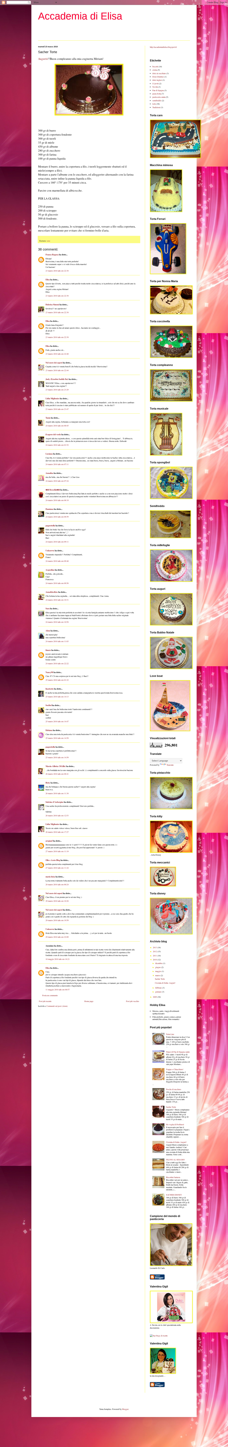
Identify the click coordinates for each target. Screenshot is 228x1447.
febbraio (158, 987)
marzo (158, 975)
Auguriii (43, 59)
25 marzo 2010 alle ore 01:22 (57, 680)
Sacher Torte (160, 978)
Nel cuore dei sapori (54, 362)
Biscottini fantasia (173, 1177)
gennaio (158, 991)
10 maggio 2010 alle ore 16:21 (58, 959)
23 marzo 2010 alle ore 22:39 (57, 337)
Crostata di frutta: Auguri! (165, 982)
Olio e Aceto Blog (53, 860)
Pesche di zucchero (173, 1089)
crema (154, 69)
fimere (48, 650)
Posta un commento (50, 995)
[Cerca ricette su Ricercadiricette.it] (159, 1335)
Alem (48, 630)
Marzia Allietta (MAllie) (56, 766)
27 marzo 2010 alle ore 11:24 (57, 867)
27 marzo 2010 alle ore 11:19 (57, 851)
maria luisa (50, 876)
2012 (155, 951)
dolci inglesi (157, 80)
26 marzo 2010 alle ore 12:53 (57, 815)
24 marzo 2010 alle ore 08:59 (57, 516)
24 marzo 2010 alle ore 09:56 (57, 583)
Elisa (48, 279)
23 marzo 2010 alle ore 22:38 (57, 270)
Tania (48, 417)
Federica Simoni (52, 304)
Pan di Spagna (158, 90)
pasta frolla (156, 93)
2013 (155, 947)
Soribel (49, 705)
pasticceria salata (158, 97)
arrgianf (49, 840)
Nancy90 (49, 672)
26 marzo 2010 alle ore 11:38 (57, 793)
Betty (48, 782)
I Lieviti (155, 83)
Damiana (49, 509)
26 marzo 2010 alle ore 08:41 (57, 773)
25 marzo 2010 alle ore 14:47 (57, 721)
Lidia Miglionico (52, 398)
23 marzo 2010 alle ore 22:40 (57, 353)
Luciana (49, 453)
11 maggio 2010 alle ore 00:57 (58, 989)
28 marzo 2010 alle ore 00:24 (57, 884)
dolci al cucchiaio (159, 73)
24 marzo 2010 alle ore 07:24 (57, 481)
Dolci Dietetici (158, 76)
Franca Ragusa (52, 254)
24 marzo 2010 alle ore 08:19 (57, 500)
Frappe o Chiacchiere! (174, 1069)
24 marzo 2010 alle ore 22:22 (57, 663)
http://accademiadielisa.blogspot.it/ (163, 47)
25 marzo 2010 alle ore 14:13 (57, 696)
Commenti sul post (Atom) (57, 1006)
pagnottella (50, 525)
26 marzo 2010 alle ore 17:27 (57, 832)
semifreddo (156, 100)
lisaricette (50, 688)
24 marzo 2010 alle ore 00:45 (57, 425)
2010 (155, 959)
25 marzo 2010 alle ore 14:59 (57, 738)
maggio (158, 971)
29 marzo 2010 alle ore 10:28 (57, 901)
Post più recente (45, 1001)
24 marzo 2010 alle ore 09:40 (57, 561)
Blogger (125, 1409)
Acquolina (50, 569)
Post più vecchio (132, 1001)
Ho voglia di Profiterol (175, 1124)
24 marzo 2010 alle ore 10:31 (57, 599)
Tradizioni (156, 107)
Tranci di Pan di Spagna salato (178, 1051)
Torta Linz (170, 1034)
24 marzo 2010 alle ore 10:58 (57, 622)
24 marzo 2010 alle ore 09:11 (57, 541)
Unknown (50, 550)
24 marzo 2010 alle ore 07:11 (57, 464)
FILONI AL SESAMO (175, 1159)
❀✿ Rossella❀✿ (53, 489)
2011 (155, 955)
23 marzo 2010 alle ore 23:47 (57, 409)
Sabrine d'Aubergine (54, 802)
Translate (170, 764)
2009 (155, 996)
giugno (158, 967)
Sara (48, 608)
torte (48, 241)
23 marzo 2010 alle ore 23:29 (57, 389)
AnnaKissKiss (52, 592)
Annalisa (49, 473)
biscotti (155, 66)
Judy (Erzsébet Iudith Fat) (57, 379)
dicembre (159, 963)
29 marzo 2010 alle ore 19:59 (57, 920)
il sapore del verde (53, 434)
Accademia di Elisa (80, 16)
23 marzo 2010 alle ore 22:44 (57, 370)
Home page (88, 1001)
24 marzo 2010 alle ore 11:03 (57, 641)
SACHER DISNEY (174, 1194)
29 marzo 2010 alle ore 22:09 (57, 937)
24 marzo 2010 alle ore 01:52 (57, 445)
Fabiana (49, 730)
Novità (155, 86)
